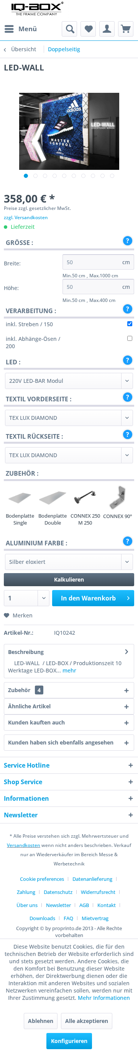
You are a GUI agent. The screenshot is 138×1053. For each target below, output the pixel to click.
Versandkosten (23, 845)
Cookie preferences (42, 878)
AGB (84, 905)
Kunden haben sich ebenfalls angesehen (60, 742)
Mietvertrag (95, 918)
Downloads (42, 918)
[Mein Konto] (107, 29)
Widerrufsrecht (98, 892)
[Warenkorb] (125, 29)
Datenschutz (58, 892)
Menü (27, 28)
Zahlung (26, 892)
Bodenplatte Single (20, 519)
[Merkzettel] (88, 29)
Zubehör (24, 690)
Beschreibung (26, 652)
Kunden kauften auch (36, 722)
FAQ (68, 918)
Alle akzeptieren (86, 1020)
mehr (68, 670)
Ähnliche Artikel (29, 706)
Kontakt (106, 905)
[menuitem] (20, 29)
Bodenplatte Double (52, 519)
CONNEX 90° (117, 516)
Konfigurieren (69, 1041)
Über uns (27, 905)
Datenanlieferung (92, 878)
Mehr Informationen (104, 997)
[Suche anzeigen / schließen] (69, 29)
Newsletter (58, 905)
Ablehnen (40, 1020)
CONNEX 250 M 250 (85, 519)
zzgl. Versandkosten (26, 217)
